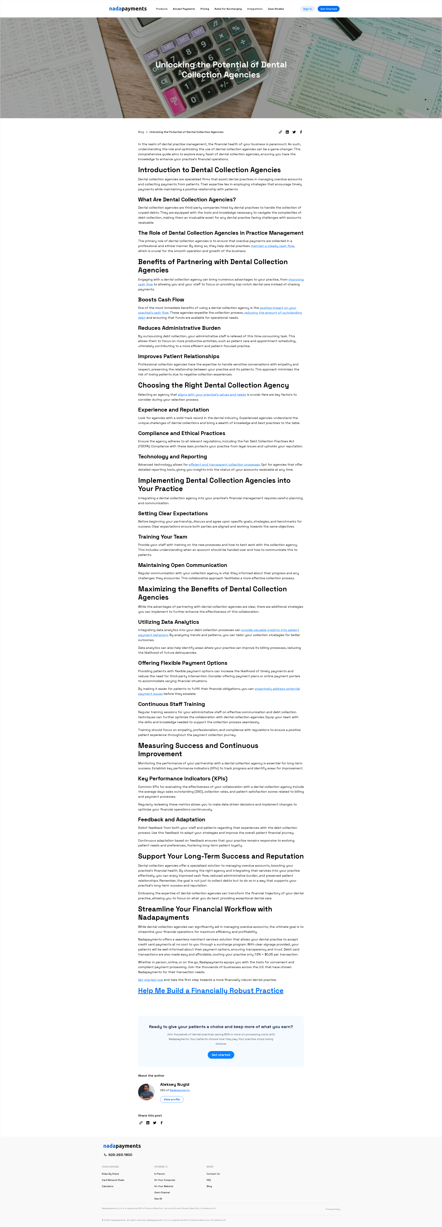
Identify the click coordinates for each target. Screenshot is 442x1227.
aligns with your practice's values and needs (212, 394)
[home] (128, 9)
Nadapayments (180, 1090)
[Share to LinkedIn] (287, 132)
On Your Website (163, 1186)
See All (158, 1198)
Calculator (108, 1186)
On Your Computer (164, 1180)
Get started (221, 1055)
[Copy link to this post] (280, 132)
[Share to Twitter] (294, 132)
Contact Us (213, 1173)
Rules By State (110, 1173)
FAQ (209, 1180)
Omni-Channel (162, 1192)
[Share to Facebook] (301, 132)
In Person (159, 1173)
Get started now (150, 980)
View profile (172, 1099)
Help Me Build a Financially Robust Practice (211, 990)
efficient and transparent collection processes (224, 464)
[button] (161, 9)
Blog (209, 1186)
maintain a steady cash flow (272, 246)
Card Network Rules (113, 1180)
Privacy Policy (333, 1209)
